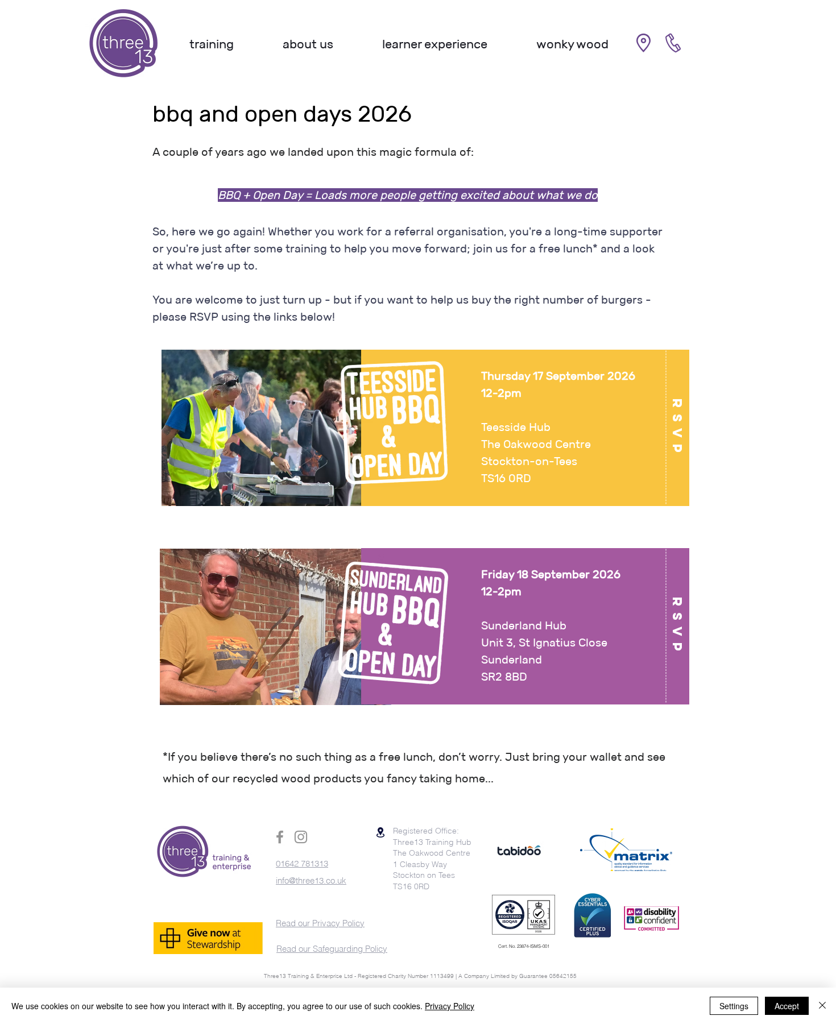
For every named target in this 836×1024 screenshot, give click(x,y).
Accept (787, 1005)
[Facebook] (279, 836)
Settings (733, 1005)
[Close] (822, 1006)
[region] (416, 432)
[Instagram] (300, 836)
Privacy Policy (449, 1005)
